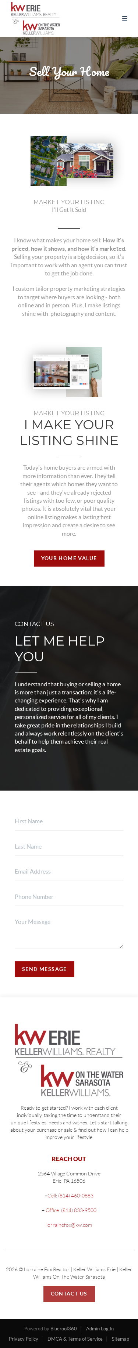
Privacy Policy (23, 1339)
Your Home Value (69, 558)
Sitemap (120, 1339)
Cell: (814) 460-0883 (70, 1196)
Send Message (44, 969)
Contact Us (69, 1294)
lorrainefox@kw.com (69, 1225)
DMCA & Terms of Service (75, 1339)
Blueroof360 (63, 1328)
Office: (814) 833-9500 (70, 1210)
